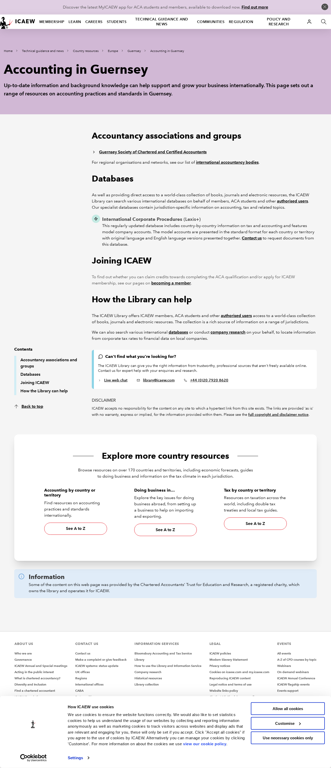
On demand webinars (293, 672)
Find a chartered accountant (34, 690)
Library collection (146, 684)
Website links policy (223, 690)
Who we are (23, 653)
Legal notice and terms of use (230, 684)
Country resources (86, 51)
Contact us (252, 238)
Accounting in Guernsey (167, 51)
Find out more (255, 7)
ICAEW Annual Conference (296, 678)
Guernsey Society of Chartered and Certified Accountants (153, 151)
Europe (113, 51)
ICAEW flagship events (293, 684)
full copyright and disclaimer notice (278, 414)
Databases (30, 374)
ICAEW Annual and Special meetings (40, 666)
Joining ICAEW (34, 382)
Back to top (32, 406)
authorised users (292, 201)
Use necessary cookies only (288, 738)
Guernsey (134, 51)
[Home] (17, 21)
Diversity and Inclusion (30, 684)
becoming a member (171, 283)
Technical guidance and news (161, 21)
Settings (75, 758)
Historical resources (148, 678)
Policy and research (278, 21)
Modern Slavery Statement (228, 659)
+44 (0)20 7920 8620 (209, 380)
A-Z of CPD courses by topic (297, 659)
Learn (75, 21)
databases (178, 332)
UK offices (82, 672)
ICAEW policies (220, 653)
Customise (285, 723)
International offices (89, 684)
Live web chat (115, 380)
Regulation (241, 21)
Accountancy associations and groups (48, 362)
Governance (23, 659)
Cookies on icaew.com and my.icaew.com (239, 672)
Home (8, 51)
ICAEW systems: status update (96, 666)
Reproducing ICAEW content (230, 678)
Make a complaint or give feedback (101, 659)
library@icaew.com (159, 380)
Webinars (284, 666)
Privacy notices (219, 666)
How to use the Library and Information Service (167, 666)
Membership (51, 21)
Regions (81, 678)
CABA (79, 690)
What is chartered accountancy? (37, 678)
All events (284, 653)
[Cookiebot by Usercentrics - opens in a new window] (33, 758)
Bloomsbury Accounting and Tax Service (163, 653)
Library (139, 659)
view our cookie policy (204, 743)
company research (227, 332)
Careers (94, 21)
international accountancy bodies (227, 162)
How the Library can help (44, 390)
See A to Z (75, 528)
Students (117, 21)
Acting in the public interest (34, 672)
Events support (287, 690)
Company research (147, 672)
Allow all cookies (288, 708)
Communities (211, 21)
